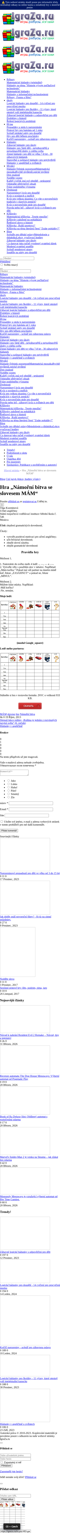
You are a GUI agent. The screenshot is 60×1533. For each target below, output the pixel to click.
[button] (2, 504)
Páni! (13, 790)
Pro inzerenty (14, 461)
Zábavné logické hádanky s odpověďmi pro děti (25, 1252)
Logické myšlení (40, 171)
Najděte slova (7, 978)
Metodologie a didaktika (40, 426)
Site (2, 815)
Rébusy (11, 79)
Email (4, 809)
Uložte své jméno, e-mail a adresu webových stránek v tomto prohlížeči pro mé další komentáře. (29, 823)
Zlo (12, 797)
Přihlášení (5, 261)
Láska (14, 784)
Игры (10, 124)
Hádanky (11, 142)
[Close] (1, 1442)
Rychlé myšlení (24, 171)
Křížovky (12, 213)
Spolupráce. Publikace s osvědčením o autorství (32, 464)
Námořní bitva (27, 714)
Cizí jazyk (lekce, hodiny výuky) (23, 479)
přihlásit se (14, 501)
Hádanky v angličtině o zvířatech (17, 1424)
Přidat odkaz (7, 1499)
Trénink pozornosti (26, 168)
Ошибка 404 (14, 458)
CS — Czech (12, 1526)
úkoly (10, 100)
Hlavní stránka (11, 470)
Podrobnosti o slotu (17, 452)
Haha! (14, 787)
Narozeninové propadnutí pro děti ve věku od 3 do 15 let (30, 873)
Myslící (10, 166)
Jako (13, 780)
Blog (9, 231)
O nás (10, 455)
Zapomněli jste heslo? (11, 1471)
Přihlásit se (30, 1477)
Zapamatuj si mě (12, 1462)
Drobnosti (12, 189)
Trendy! (11, 449)
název (4, 803)
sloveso (11, 714)
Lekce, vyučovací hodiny (29, 237)
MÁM (3, 714)
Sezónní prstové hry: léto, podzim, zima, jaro (23, 987)
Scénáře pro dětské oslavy (20, 234)
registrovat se (30, 501)
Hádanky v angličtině (11, 726)
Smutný (15, 794)
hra (17, 714)
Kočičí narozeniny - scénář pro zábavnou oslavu (25, 1347)
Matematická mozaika (41, 363)
